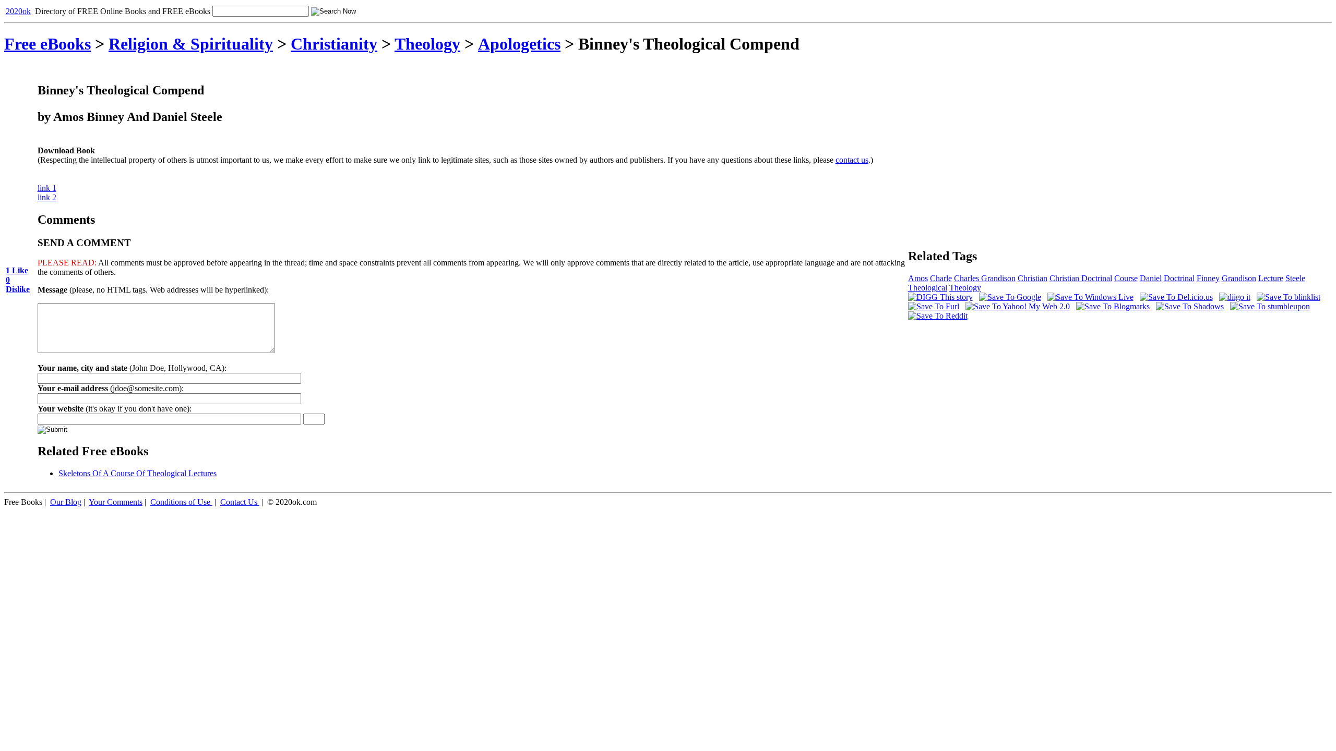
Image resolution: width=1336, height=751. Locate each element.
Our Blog (65, 502)
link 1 (47, 188)
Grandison (1239, 278)
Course (1126, 278)
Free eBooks (47, 43)
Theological (927, 287)
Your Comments (115, 502)
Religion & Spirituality (191, 43)
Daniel (1151, 278)
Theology (427, 43)
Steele (1295, 278)
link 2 (47, 197)
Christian (1032, 278)
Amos (918, 278)
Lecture (1270, 278)
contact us (852, 159)
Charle (941, 278)
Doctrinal (1179, 278)
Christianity (334, 43)
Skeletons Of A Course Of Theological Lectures (137, 473)
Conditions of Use (180, 502)
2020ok (18, 11)
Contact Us (238, 502)
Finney (1208, 278)
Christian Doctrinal (1080, 278)
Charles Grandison (985, 278)
